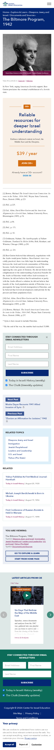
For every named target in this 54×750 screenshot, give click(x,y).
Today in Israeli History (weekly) (27, 380)
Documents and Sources (22, 15)
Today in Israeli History (15, 483)
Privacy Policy (32, 713)
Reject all (23, 744)
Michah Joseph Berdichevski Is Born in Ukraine (25, 495)
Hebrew (29, 81)
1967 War (14, 583)
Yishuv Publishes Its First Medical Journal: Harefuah (26, 478)
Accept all (9, 744)
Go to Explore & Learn (27, 553)
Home (6, 12)
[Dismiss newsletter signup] (47, 337)
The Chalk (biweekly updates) (26, 385)
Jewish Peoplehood (17, 447)
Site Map (17, 713)
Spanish (21, 81)
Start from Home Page (27, 559)
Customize (37, 744)
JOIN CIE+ (27, 163)
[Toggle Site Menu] (48, 4)
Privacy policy (31, 738)
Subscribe (27, 372)
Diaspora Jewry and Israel (20, 440)
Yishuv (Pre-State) (16, 458)
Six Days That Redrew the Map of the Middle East (26, 613)
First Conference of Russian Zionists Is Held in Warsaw (24, 511)
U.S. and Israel (15, 454)
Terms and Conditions (27, 718)
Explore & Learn (19, 12)
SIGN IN (27, 175)
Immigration (14, 443)
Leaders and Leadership (20, 450)
